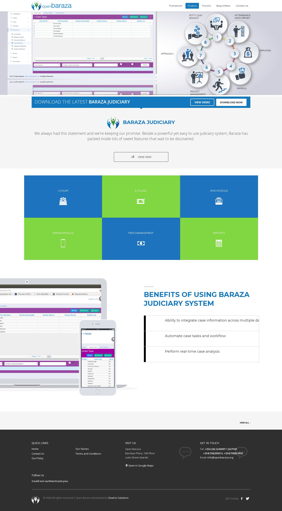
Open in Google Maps (141, 465)
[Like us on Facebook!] (242, 498)
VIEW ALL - (245, 422)
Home (35, 449)
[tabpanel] (141, 54)
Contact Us (38, 453)
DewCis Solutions (118, 497)
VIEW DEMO (202, 102)
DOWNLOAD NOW (231, 102)
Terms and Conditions (88, 453)
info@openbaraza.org (220, 457)
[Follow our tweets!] (247, 498)
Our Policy (37, 458)
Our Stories (82, 449)
